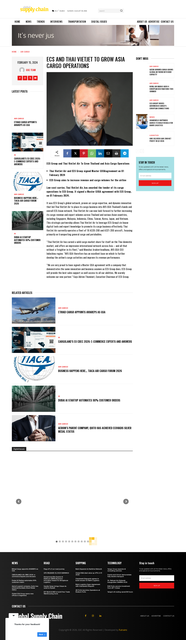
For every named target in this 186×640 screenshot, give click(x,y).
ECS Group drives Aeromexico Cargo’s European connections (159, 106)
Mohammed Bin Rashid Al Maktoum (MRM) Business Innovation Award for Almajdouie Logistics (56, 579)
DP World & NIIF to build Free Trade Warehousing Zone (57, 593)
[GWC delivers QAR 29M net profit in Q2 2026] (141, 138)
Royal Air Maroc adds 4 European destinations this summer (161, 89)
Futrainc (123, 629)
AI (15, 155)
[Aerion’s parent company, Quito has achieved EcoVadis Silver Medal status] (33, 428)
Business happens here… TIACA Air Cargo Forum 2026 (26, 200)
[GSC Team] (22, 70)
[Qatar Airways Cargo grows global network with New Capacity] (141, 70)
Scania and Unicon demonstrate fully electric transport (119, 575)
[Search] (121, 11)
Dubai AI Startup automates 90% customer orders (27, 240)
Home (14, 51)
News (152, 117)
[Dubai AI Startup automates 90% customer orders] (27, 220)
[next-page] (142, 151)
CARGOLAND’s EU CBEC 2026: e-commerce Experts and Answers (27, 161)
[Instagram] (25, 78)
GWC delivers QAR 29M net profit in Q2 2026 (160, 139)
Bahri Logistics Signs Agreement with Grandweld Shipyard (88, 585)
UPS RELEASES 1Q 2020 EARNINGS (56, 573)
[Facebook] (20, 78)
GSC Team (31, 70)
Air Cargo (25, 51)
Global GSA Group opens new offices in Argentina (22, 594)
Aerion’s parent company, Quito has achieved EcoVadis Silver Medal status (94, 429)
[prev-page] (137, 151)
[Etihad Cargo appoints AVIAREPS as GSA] (27, 105)
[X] (30, 78)
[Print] (116, 153)
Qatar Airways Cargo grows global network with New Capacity (161, 72)
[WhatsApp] (92, 153)
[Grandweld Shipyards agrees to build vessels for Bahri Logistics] (141, 121)
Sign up (155, 183)
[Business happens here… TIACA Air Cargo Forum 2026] (27, 181)
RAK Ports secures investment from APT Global (118, 587)
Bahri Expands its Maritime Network (89, 569)
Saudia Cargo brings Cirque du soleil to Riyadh (55, 587)
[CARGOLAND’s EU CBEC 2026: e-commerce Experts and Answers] (27, 142)
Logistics (154, 135)
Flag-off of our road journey (54, 569)
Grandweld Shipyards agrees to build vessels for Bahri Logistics (161, 123)
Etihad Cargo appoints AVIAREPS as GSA (25, 124)
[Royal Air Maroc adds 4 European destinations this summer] (141, 87)
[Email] (108, 153)
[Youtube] (35, 78)
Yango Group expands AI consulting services (116, 570)
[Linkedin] (100, 153)
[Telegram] (125, 153)
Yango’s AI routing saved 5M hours (120, 592)
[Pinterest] (84, 153)
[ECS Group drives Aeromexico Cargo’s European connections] (141, 104)
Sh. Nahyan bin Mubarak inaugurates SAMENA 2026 (117, 581)
